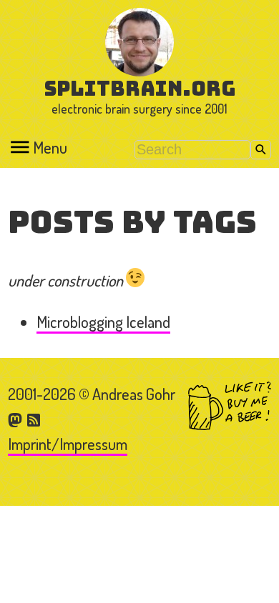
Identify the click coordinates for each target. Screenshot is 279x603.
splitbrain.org (139, 88)
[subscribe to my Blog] (34, 419)
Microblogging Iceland (103, 322)
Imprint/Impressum (67, 444)
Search (260, 149)
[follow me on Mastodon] (17, 419)
